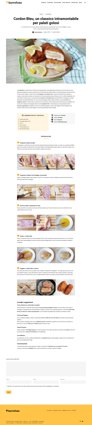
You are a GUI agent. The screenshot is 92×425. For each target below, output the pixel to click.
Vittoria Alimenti (38, 32)
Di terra (41, 14)
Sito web (62, 379)
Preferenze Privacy (27, 423)
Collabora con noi (66, 410)
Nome (8, 379)
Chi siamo (49, 410)
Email (35, 379)
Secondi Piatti (48, 14)
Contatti (74, 410)
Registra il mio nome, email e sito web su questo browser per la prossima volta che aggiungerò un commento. (33, 386)
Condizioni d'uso (57, 410)
